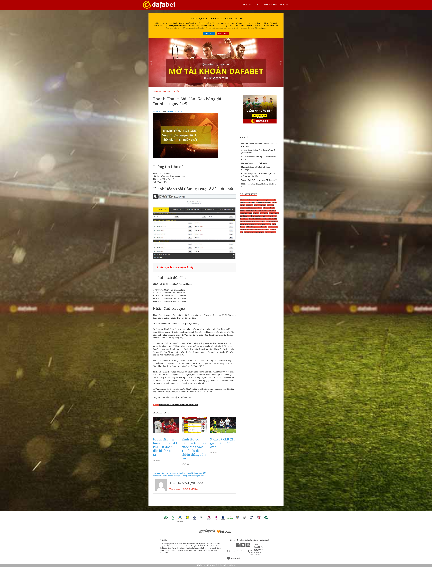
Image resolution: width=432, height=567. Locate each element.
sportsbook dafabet (261, 227)
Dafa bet (180, 405)
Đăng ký (209, 33)
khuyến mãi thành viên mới (260, 216)
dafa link (187, 405)
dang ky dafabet (250, 211)
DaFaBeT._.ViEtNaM (174, 111)
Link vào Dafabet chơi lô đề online (254, 163)
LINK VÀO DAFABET (251, 5)
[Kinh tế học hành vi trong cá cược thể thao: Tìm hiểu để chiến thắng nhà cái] (194, 433)
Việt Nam (261, 232)
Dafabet (242, 205)
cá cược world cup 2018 (263, 202)
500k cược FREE (270, 5)
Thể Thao (167, 91)
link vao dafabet (271, 221)
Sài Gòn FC (271, 227)
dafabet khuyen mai (260, 205)
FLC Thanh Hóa (271, 211)
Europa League (261, 211)
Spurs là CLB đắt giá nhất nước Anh (222, 443)
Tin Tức (176, 91)
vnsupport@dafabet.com (238, 551)
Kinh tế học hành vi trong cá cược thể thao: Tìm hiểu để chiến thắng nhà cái (194, 448)
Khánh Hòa (252, 219)
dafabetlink (270, 205)
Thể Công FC (265, 229)
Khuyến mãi (223, 33)
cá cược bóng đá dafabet (168, 405)
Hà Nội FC (256, 213)
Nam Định (257, 224)
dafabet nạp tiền (245, 208)
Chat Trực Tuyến (235, 558)
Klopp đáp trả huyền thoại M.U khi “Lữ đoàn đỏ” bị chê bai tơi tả (166, 446)
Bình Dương (254, 200)
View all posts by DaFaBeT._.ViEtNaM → (184, 489)
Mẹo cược (157, 91)
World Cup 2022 (270, 232)
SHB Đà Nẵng (250, 227)
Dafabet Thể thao (256, 208)
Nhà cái (284, 5)
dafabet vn (266, 208)
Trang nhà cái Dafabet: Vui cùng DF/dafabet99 (259, 180)
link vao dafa (261, 221)
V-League (194, 405)
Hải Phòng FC (264, 213)
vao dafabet (254, 232)
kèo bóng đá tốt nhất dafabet (265, 219)
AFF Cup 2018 (245, 200)
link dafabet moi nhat (250, 221)
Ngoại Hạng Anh (266, 224)
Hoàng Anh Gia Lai (246, 213)
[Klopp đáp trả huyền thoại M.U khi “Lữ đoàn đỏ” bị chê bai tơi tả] (166, 433)
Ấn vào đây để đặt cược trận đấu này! (175, 267)
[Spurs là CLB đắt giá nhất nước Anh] (223, 433)
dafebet (242, 211)
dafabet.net (249, 205)
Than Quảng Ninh (255, 229)
